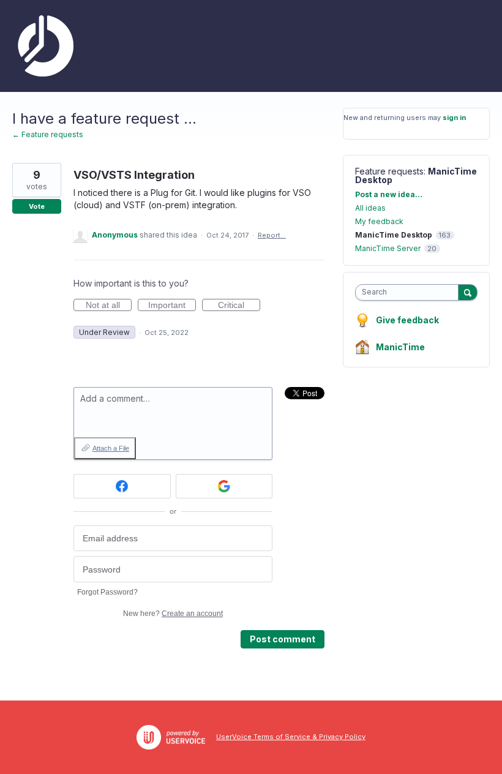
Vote (37, 206)
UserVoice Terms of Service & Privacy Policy (290, 736)
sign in (454, 117)
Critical (239, 305)
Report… (272, 235)
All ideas (370, 207)
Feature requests (389, 171)
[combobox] (409, 292)
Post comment (282, 639)
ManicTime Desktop (393, 234)
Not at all (109, 305)
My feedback (379, 221)
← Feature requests (47, 134)
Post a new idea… (388, 194)
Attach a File (110, 448)
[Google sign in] (224, 486)
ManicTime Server (388, 248)
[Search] (468, 292)
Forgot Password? (107, 592)
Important (172, 305)
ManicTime (400, 347)
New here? (173, 613)
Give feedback (407, 320)
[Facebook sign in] (122, 486)
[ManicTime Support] (42, 46)
